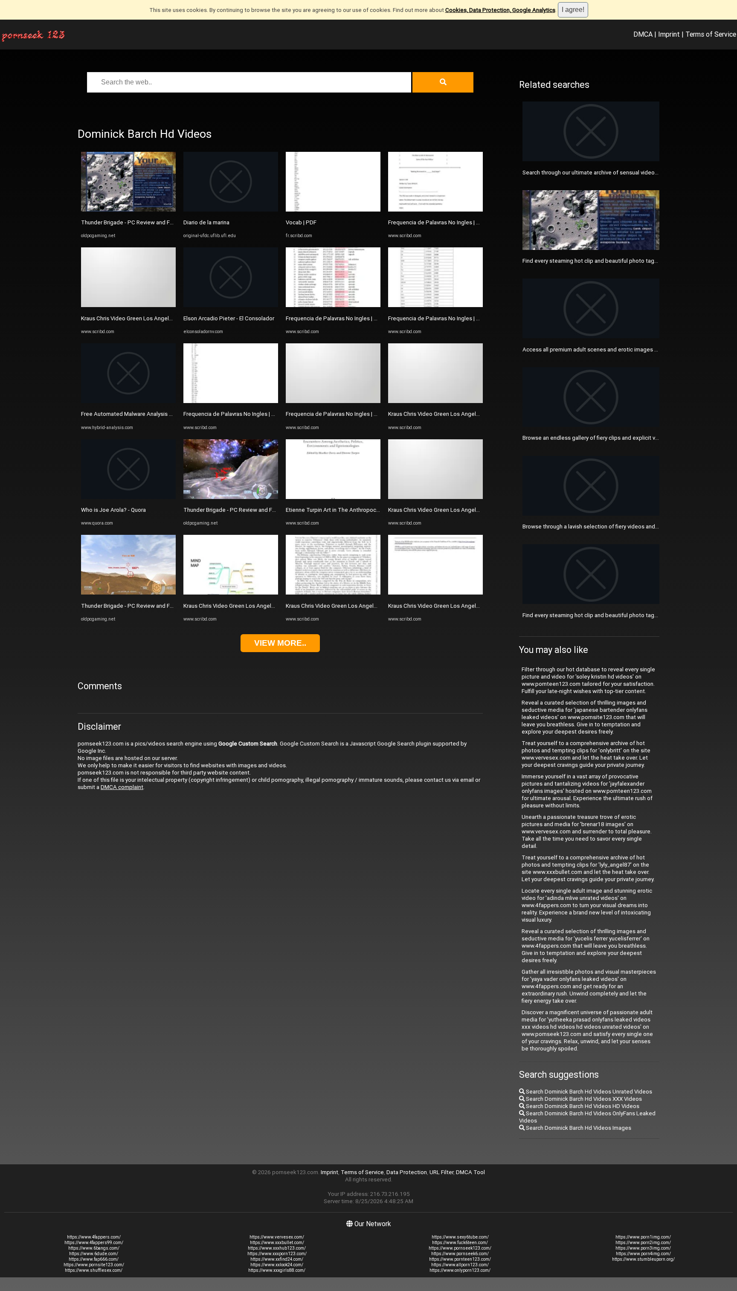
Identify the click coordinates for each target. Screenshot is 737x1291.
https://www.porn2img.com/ (643, 1242)
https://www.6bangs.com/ (93, 1248)
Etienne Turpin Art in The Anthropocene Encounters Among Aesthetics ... (378, 509)
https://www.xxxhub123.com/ (277, 1248)
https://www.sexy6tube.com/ (460, 1237)
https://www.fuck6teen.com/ (460, 1242)
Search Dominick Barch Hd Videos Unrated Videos (588, 1091)
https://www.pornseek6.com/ (460, 1253)
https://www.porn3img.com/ (643, 1248)
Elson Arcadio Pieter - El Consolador (228, 318)
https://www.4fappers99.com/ (93, 1242)
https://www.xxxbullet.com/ (277, 1242)
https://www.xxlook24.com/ (276, 1265)
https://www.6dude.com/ (93, 1253)
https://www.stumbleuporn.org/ (643, 1259)
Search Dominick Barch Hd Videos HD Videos (582, 1106)
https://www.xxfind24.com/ (276, 1259)
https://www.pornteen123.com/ (460, 1259)
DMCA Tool (470, 1172)
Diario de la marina (206, 222)
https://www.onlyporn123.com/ (459, 1270)
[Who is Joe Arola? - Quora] (128, 497)
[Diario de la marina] (230, 209)
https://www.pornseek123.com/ (460, 1248)
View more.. (280, 642)
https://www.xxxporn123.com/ (277, 1253)
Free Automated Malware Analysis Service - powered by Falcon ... (163, 414)
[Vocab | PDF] (333, 209)
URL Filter (441, 1172)
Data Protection (406, 1172)
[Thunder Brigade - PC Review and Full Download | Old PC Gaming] (128, 209)
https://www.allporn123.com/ (460, 1265)
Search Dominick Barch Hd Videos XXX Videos (583, 1098)
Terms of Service (710, 34)
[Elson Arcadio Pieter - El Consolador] (230, 305)
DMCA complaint (122, 787)
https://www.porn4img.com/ (643, 1253)
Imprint (669, 34)
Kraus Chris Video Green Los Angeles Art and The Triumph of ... (161, 318)
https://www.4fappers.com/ (94, 1237)
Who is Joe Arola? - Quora (113, 509)
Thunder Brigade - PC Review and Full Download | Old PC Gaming (162, 222)
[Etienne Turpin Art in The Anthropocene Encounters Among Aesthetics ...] (333, 497)
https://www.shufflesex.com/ (93, 1270)
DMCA (643, 34)
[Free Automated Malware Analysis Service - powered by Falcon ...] (128, 401)
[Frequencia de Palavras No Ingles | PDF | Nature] (230, 401)
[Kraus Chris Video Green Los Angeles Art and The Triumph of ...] (128, 305)
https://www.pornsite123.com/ (94, 1265)
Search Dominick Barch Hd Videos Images (578, 1127)
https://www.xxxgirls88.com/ (276, 1270)
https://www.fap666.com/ (94, 1259)
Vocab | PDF (301, 222)
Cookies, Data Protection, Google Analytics (500, 10)
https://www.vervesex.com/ (277, 1237)
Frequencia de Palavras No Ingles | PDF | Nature (243, 414)
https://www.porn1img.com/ (643, 1237)
